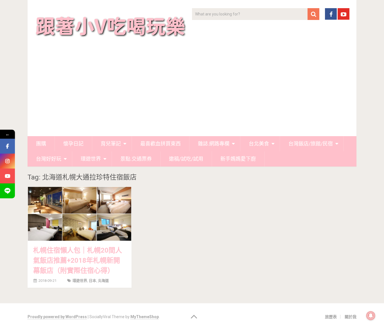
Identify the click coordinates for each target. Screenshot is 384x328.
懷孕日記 (73, 144)
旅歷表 (331, 316)
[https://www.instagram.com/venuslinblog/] (7, 161)
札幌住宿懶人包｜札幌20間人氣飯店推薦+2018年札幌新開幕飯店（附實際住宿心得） (77, 260)
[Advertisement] (192, 94)
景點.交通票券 (136, 159)
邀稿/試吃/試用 (186, 159)
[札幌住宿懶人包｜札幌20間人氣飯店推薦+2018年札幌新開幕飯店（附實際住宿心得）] (80, 214)
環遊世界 (91, 159)
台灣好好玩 (48, 159)
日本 (92, 280)
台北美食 (259, 144)
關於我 (350, 316)
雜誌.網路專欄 (213, 144)
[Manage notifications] (370, 315)
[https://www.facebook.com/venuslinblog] (7, 146)
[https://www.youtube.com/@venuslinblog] (7, 176)
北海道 (103, 280)
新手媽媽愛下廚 (238, 159)
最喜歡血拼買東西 (160, 144)
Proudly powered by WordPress (57, 316)
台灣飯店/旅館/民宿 (310, 144)
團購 (41, 144)
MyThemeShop (144, 316)
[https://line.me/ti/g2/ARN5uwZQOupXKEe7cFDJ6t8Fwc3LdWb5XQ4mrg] (7, 190)
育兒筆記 (111, 144)
